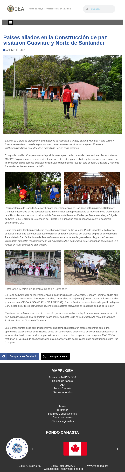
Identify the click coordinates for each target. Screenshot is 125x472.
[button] (10, 22)
